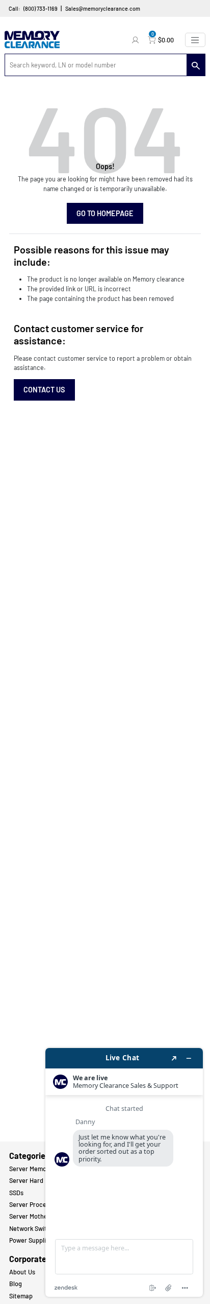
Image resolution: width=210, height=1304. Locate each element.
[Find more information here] (124, 1172)
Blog (15, 1283)
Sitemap (21, 1296)
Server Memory (30, 1169)
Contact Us (44, 389)
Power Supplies (30, 1240)
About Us (22, 1272)
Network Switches (35, 1228)
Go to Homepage (105, 213)
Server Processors (35, 1204)
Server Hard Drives (36, 1180)
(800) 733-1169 (40, 8)
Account (136, 39)
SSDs (16, 1193)
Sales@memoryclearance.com (102, 8)
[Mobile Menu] (195, 40)
